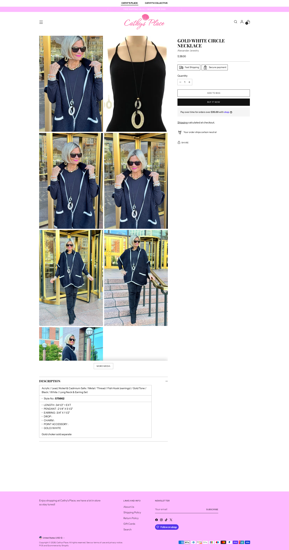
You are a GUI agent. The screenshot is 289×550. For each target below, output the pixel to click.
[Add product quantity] (189, 82)
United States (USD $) (52, 538)
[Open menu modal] (41, 22)
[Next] (181, 9)
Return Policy (131, 518)
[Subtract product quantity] (180, 82)
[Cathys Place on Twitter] (171, 520)
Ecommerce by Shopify (58, 545)
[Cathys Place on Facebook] (157, 520)
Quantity (182, 75)
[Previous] (107, 9)
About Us (128, 506)
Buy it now (213, 102)
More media (103, 366)
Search (127, 529)
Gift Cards (129, 523)
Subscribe (212, 509)
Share (185, 142)
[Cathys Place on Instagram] (161, 520)
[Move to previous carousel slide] (240, 467)
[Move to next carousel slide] (247, 467)
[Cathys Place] (144, 22)
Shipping (182, 122)
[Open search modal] (236, 22)
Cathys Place (62, 542)
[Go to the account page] (242, 22)
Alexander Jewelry (188, 50)
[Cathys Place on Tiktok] (166, 520)
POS (41, 545)
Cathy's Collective (156, 3)
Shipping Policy (132, 512)
